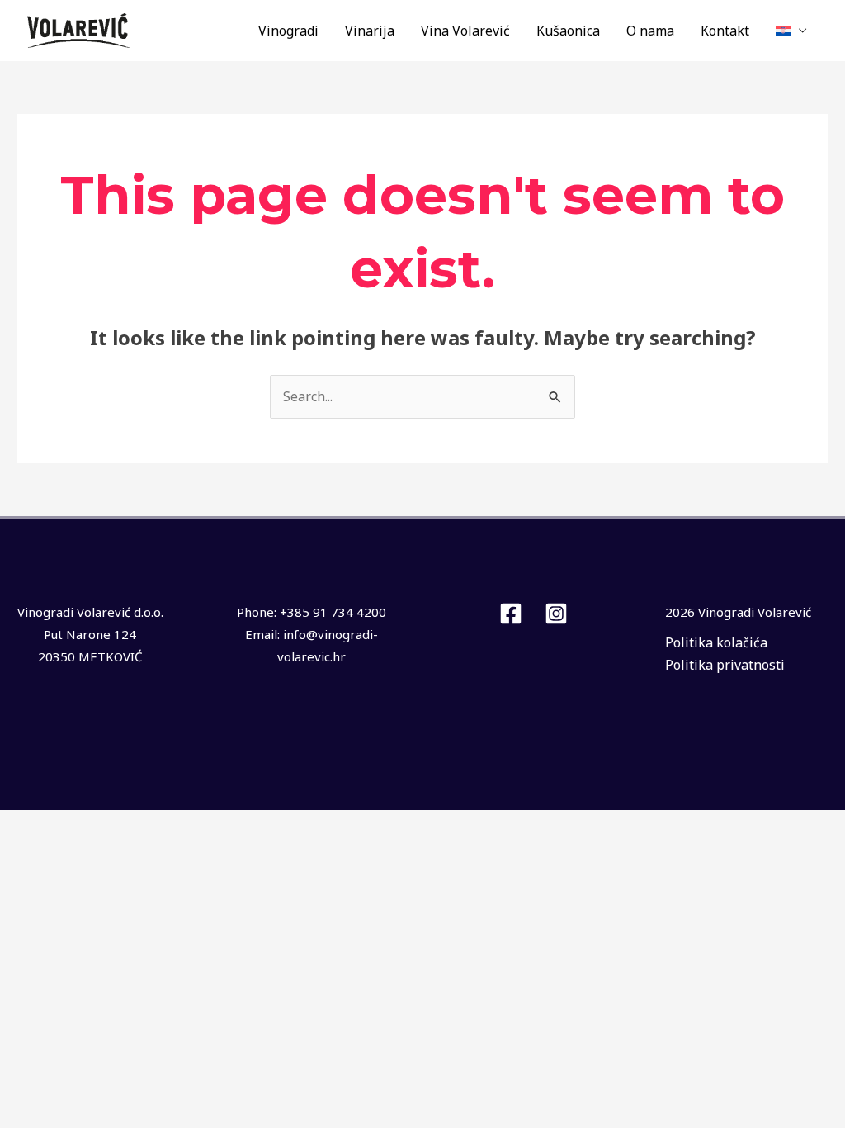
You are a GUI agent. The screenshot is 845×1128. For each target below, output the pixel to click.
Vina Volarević (465, 30)
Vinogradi (288, 30)
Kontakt (725, 30)
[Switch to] (791, 30)
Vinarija (369, 30)
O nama (650, 30)
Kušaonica (568, 30)
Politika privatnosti (725, 665)
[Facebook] (510, 613)
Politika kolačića (716, 642)
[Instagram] (556, 613)
